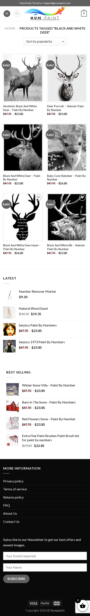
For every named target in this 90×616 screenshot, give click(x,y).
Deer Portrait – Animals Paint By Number (65, 108)
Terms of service (15, 489)
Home (10, 28)
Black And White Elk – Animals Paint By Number (66, 247)
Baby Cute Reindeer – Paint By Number (66, 177)
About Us (10, 513)
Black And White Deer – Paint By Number (21, 177)
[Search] (17, 13)
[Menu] (7, 13)
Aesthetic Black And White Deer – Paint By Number (20, 108)
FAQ (6, 505)
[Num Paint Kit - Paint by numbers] (45, 13)
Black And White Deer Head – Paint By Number (21, 247)
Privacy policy (13, 481)
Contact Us (11, 521)
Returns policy (13, 497)
